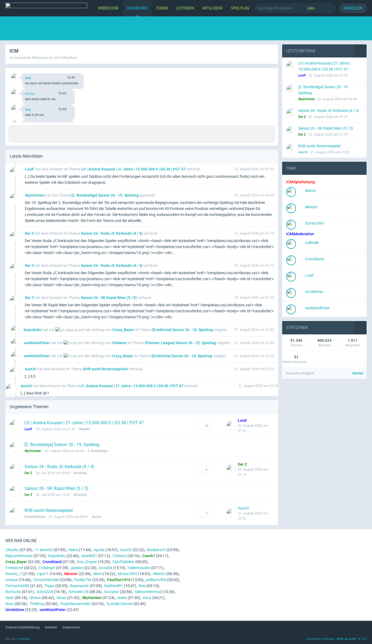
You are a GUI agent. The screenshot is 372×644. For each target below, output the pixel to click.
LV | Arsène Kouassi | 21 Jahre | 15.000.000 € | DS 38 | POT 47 (84, 422)
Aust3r (243, 508)
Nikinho (159, 574)
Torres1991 (314, 223)
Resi (28, 78)
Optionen (264, 74)
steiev (122, 598)
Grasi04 (105, 568)
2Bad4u (12, 550)
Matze (310, 190)
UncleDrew (314, 291)
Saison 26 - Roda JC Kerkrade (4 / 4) (59, 466)
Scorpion (111, 592)
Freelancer (14, 568)
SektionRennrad (148, 592)
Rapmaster (79, 586)
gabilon (77, 568)
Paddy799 (83, 580)
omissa (11, 580)
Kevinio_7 (13, 574)
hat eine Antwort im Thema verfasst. (113, 169)
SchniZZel (44, 592)
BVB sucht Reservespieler (49, 510)
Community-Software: (336, 639)
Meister (311, 207)
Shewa (35, 598)
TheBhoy (36, 604)
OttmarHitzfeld (46, 580)
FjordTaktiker (123, 562)
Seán (9, 598)
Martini (357, 373)
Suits (9, 604)
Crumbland (314, 259)
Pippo (49, 586)
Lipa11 (43, 574)
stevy (146, 598)
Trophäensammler (75, 604)
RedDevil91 (113, 586)
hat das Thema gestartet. (90, 195)
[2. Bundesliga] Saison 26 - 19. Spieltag (62, 444)
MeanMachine (35, 517)
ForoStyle (23, 639)
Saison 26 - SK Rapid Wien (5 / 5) (57, 488)
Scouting (80, 473)
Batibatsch (156, 550)
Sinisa (61, 598)
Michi (97, 574)
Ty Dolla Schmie (119, 604)
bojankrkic (57, 556)
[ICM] (46, 8)
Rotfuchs (13, 592)
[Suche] (329, 8)
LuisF (309, 275)
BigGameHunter (19, 556)
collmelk (312, 242)
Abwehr (84, 429)
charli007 (89, 556)
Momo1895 (127, 574)
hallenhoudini (139, 568)
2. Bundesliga (98, 451)
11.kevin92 (43, 550)
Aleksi (73, 550)
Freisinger (47, 568)
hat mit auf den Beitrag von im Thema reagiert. (126, 330)
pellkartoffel (156, 580)
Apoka (99, 550)
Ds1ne (29, 94)
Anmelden (353, 8)
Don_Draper (87, 562)
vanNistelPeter (317, 308)
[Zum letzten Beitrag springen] (230, 425)
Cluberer (119, 556)
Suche (96, 517)
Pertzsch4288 (17, 586)
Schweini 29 (78, 592)
